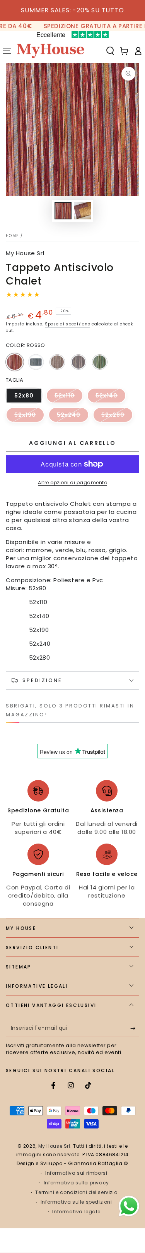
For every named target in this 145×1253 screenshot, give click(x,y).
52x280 (117, 417)
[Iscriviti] (134, 1028)
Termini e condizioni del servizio (76, 1192)
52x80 (28, 397)
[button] (110, 51)
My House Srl (25, 253)
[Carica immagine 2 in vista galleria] (82, 210)
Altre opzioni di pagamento (72, 482)
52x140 (111, 397)
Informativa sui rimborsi (76, 1173)
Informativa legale (76, 1212)
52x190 (29, 417)
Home (12, 236)
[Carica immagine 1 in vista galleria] (63, 210)
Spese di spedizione (67, 324)
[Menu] (7, 51)
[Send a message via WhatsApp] (129, 1206)
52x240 (73, 417)
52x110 (69, 397)
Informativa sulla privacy (76, 1183)
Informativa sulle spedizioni (76, 1202)
